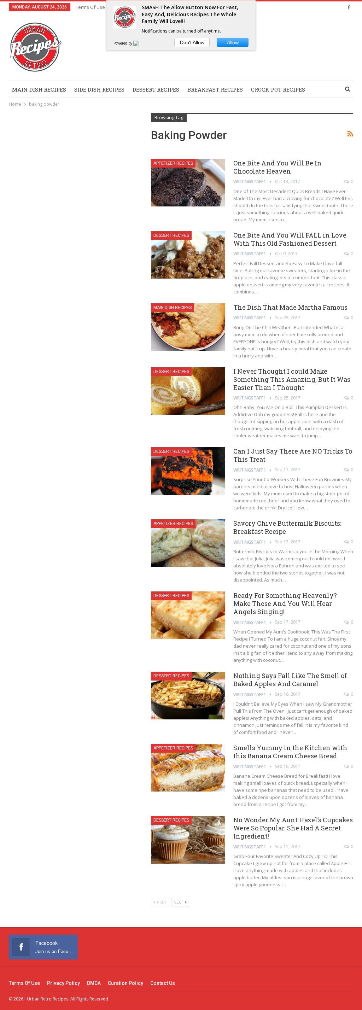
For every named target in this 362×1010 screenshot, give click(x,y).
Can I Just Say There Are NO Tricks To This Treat (292, 455)
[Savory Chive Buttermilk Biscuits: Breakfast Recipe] (188, 543)
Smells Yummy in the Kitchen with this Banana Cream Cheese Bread (290, 751)
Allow (233, 42)
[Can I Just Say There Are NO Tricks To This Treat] (188, 471)
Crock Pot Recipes (278, 89)
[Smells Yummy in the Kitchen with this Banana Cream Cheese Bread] (188, 767)
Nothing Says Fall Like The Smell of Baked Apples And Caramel (290, 679)
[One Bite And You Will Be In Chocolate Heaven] (188, 182)
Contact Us (162, 983)
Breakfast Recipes (215, 89)
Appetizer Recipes (173, 163)
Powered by (123, 43)
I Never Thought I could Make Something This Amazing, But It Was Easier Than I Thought (291, 379)
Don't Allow (192, 42)
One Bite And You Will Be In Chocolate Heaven (277, 167)
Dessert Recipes (156, 89)
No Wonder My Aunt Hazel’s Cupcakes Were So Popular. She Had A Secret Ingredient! (293, 828)
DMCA (94, 983)
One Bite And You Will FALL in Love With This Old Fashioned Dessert (289, 239)
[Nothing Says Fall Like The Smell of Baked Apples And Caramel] (188, 695)
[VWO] (140, 43)
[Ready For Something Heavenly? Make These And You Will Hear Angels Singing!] (188, 615)
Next (179, 902)
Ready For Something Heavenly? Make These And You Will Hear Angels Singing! (285, 603)
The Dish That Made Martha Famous (290, 307)
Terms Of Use (90, 7)
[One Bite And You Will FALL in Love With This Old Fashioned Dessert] (188, 255)
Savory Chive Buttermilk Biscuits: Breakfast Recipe (287, 527)
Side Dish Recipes (99, 89)
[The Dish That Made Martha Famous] (188, 327)
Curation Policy (125, 983)
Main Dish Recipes (39, 89)
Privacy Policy (63, 983)
